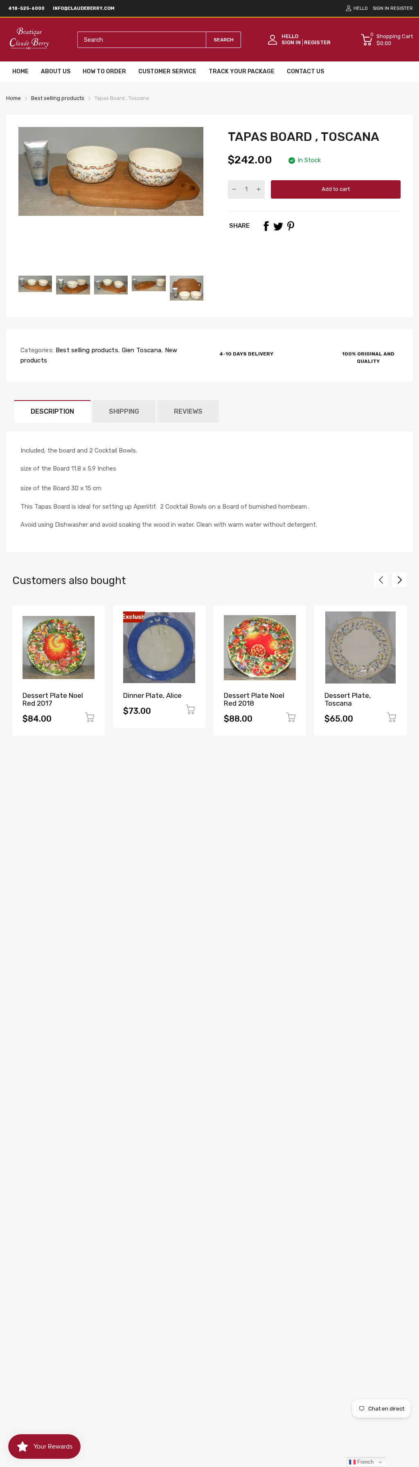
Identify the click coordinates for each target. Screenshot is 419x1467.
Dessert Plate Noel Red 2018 (254, 699)
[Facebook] (266, 226)
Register (401, 8)
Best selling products (86, 350)
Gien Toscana (140, 350)
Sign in (381, 8)
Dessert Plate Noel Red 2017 (53, 699)
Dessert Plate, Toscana (347, 699)
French (365, 1462)
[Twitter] (278, 226)
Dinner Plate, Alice (152, 695)
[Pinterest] (290, 226)
